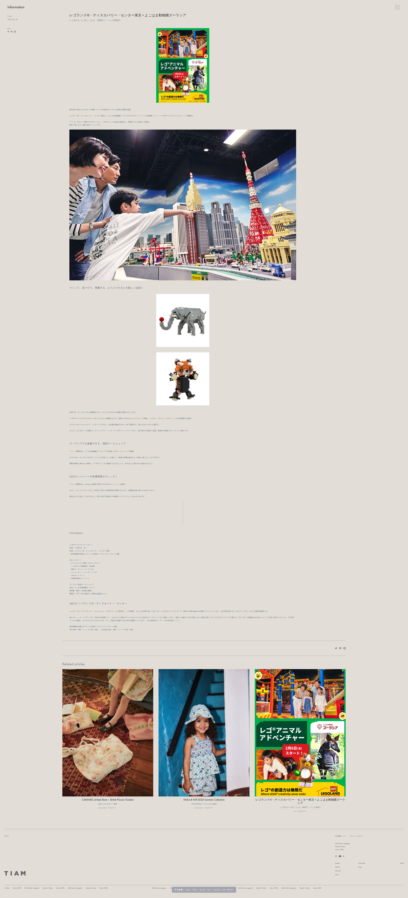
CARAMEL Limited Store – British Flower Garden (108, 799)
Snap (360, 867)
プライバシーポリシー (356, 836)
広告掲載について (340, 836)
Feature (337, 863)
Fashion (337, 867)
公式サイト (101, 593)
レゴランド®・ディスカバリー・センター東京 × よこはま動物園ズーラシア (300, 801)
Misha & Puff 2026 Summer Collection (204, 799)
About (402, 863)
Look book (361, 863)
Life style (338, 871)
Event (337, 874)
